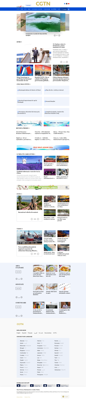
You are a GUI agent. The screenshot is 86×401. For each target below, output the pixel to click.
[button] (61, 62)
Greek (24, 372)
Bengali (23, 348)
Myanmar (42, 365)
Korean (40, 355)
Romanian (59, 343)
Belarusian (25, 345)
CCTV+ (55, 333)
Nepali (40, 367)
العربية (35, 333)
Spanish (59, 353)
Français (30, 333)
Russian (59, 345)
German (24, 370)
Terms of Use (27, 397)
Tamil (57, 357)
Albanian (24, 341)
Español (24, 333)
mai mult (18, 271)
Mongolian (41, 362)
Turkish (58, 362)
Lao (39, 357)
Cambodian (24, 353)
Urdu (57, 367)
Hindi (39, 343)
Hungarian (41, 345)
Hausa (23, 374)
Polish (40, 372)
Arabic (23, 343)
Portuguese (42, 374)
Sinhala (58, 350)
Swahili (59, 355)
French (24, 367)
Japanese (41, 353)
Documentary (48, 333)
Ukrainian (59, 365)
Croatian (24, 355)
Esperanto (25, 362)
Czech (23, 357)
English (18, 333)
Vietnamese (60, 370)
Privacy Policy (19, 397)
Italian (40, 350)
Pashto (58, 341)
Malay (42, 360)
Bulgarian (25, 350)
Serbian (58, 348)
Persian (41, 370)
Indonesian (43, 348)
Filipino (24, 365)
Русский (41, 333)
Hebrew (40, 341)
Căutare (64, 9)
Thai (57, 360)
